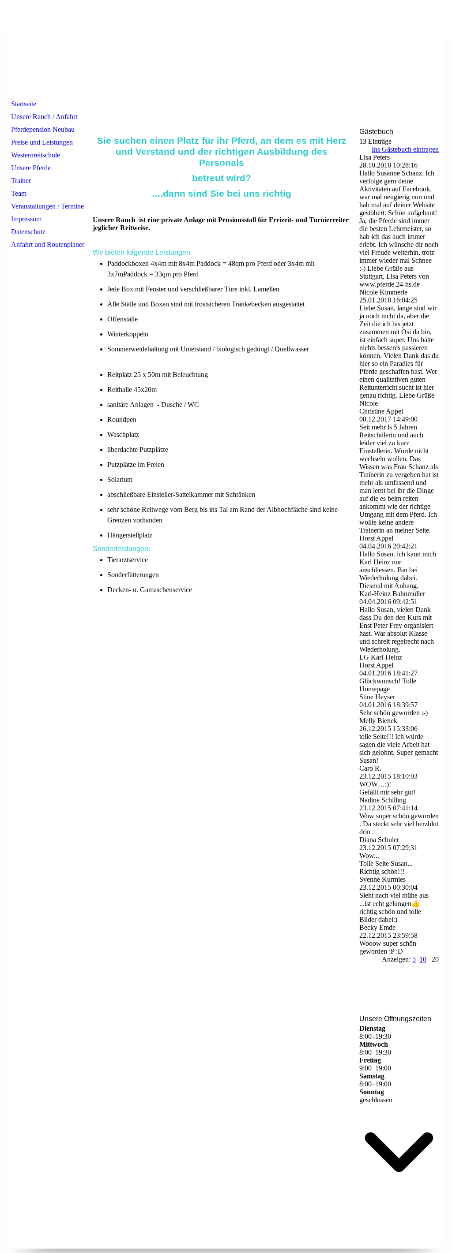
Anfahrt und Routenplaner (47, 244)
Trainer (21, 180)
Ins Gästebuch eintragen (405, 149)
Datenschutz (28, 231)
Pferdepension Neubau (43, 129)
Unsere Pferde (31, 168)
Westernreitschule (35, 155)
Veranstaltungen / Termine (47, 206)
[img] (226, 50)
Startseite (23, 104)
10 (422, 959)
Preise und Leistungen (42, 142)
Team (18, 193)
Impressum (26, 219)
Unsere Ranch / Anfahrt (44, 116)
